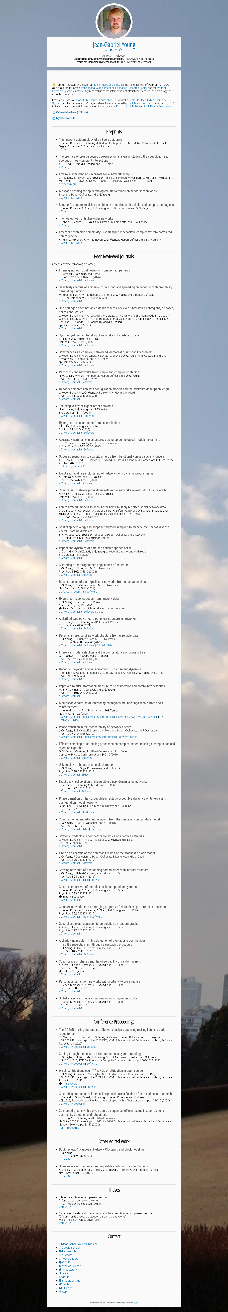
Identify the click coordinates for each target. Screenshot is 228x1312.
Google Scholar (70, 1247)
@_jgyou (136, 1302)
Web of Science (71, 1266)
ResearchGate (69, 1258)
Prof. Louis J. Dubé (127, 106)
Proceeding (78, 1046)
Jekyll (114, 1302)
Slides (99, 611)
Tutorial (100, 645)
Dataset (91, 1046)
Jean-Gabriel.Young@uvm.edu (79, 1244)
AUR (64, 1291)
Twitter (66, 1284)
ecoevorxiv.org (68, 184)
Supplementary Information (98, 716)
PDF (161, 716)
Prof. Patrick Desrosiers (158, 106)
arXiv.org (64, 149)
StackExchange (70, 1280)
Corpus (63, 1206)
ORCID (66, 1262)
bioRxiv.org (65, 466)
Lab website (69, 1251)
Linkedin (66, 1273)
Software (76, 197)
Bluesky (67, 1288)
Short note (88, 812)
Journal (75, 280)
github (65, 1277)
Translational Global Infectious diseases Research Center (114, 87)
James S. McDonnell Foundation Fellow (97, 100)
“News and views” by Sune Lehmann (137, 716)
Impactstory (69, 1269)
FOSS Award (70, 1083)
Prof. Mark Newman (139, 103)
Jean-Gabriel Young (114, 44)
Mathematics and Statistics (109, 84)
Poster (85, 916)
